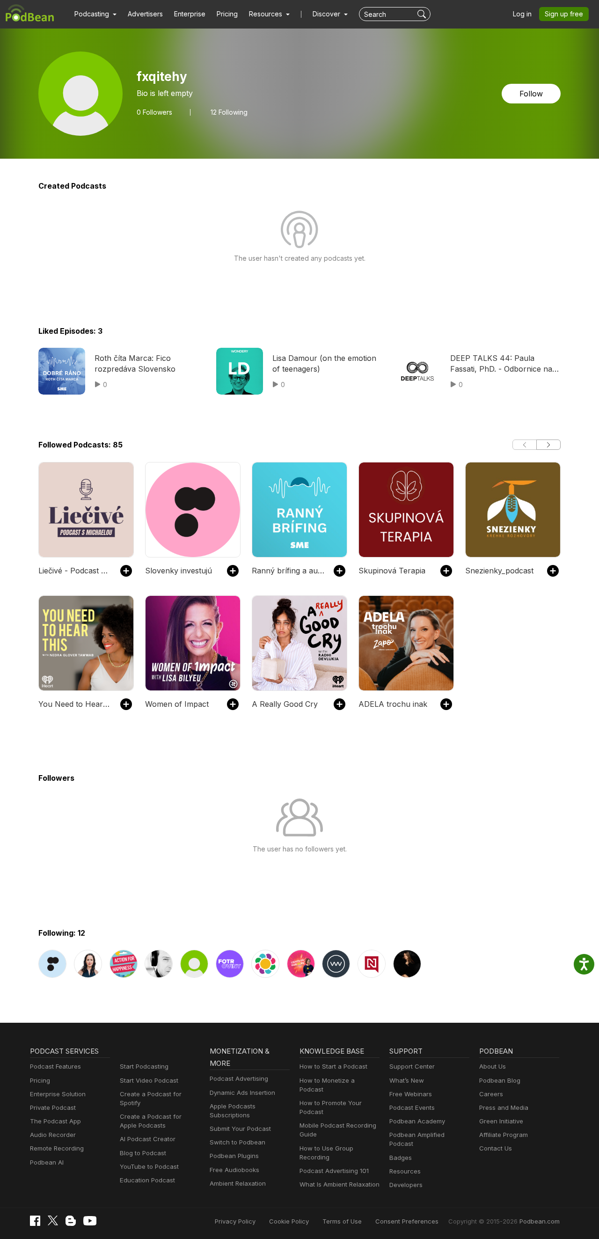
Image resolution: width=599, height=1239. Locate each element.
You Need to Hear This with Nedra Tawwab (74, 704)
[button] (95, 14)
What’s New (406, 1080)
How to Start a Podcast (333, 1066)
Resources (405, 1171)
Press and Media (503, 1107)
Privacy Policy (235, 1221)
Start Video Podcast (149, 1080)
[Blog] (71, 1221)
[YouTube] (89, 1220)
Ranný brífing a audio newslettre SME (288, 570)
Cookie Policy (289, 1221)
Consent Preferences (406, 1221)
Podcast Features (55, 1066)
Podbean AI (47, 1162)
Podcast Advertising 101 (334, 1170)
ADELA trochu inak (392, 704)
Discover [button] (327, 14)
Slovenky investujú (178, 570)
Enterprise (189, 14)
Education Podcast (147, 1180)
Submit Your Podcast (240, 1128)
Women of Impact (177, 704)
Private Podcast (53, 1107)
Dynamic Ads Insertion (242, 1092)
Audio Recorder (53, 1134)
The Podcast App (55, 1121)
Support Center (412, 1066)
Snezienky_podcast (499, 570)
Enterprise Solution (58, 1094)
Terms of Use (342, 1221)
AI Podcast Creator (147, 1139)
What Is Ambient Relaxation (340, 1184)
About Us (492, 1066)
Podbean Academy (417, 1121)
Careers (491, 1094)
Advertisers (145, 14)
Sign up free (564, 14)
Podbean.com (539, 1221)
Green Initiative (501, 1121)
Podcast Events (412, 1107)
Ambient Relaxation (238, 1183)
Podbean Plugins (234, 1155)
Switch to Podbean (237, 1142)
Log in (522, 14)
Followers (154, 112)
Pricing (227, 14)
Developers (406, 1184)
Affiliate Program (503, 1134)
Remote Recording (57, 1148)
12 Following (229, 112)
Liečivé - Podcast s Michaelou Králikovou (74, 570)
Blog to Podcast (143, 1153)
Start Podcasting (144, 1066)
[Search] (423, 14)
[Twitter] (53, 1220)
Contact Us (495, 1148)
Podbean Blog (499, 1080)
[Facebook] (35, 1221)
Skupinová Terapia (391, 570)
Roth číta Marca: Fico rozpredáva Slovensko (135, 363)
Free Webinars (410, 1094)
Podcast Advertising (239, 1078)
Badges (400, 1157)
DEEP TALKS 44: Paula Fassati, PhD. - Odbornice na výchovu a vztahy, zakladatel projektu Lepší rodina (502, 363)
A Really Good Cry (285, 704)
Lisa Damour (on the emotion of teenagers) (324, 363)
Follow (531, 93)
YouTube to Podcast (149, 1166)
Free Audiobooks (234, 1169)
